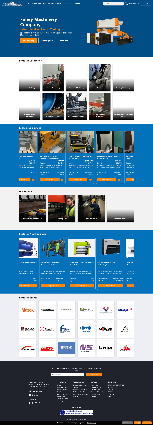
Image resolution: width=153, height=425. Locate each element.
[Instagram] (32, 403)
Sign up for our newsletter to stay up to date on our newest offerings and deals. (76, 369)
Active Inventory (62, 394)
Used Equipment (47, 41)
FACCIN (110, 390)
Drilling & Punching (79, 392)
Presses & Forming (79, 385)
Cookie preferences (63, 401)
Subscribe (94, 375)
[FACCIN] (66, 329)
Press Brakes (95, 385)
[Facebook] (29, 403)
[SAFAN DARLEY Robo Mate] (43, 249)
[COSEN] (105, 329)
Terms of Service (62, 399)
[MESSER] (125, 310)
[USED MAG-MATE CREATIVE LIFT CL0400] (98, 143)
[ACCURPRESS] (47, 310)
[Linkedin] (39, 403)
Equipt (84, 419)
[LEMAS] (47, 348)
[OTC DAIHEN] (86, 329)
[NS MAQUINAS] (86, 348)
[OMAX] (47, 329)
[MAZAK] (27, 310)
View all (131, 128)
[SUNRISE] (27, 348)
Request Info (38, 180)
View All (75, 396)
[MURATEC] (66, 348)
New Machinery (38, 4)
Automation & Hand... (80, 394)
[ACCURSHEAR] (66, 310)
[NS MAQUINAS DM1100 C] (100, 249)
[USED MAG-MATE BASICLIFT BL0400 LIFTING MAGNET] (127, 143)
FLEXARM (111, 394)
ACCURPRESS (112, 387)
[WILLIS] (125, 348)
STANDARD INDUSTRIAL (116, 385)
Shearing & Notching (80, 390)
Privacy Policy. (91, 423)
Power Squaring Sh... (97, 390)
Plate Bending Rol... (97, 387)
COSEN (110, 392)
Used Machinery (54, 4)
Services (66, 4)
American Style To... (97, 394)
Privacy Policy (61, 396)
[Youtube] (36, 403)
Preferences (127, 423)
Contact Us (64, 41)
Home (28, 4)
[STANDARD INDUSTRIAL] (105, 310)
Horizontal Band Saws (98, 392)
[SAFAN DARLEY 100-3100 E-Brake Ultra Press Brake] (72, 249)
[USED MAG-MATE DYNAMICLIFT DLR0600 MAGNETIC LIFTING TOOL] (69, 143)
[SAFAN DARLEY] (86, 310)
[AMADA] (27, 329)
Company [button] (76, 4)
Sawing (75, 387)
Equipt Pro (70, 419)
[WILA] (105, 348)
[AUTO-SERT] (125, 329)
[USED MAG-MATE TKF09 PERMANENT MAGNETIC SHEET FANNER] (41, 143)
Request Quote (43, 286)
